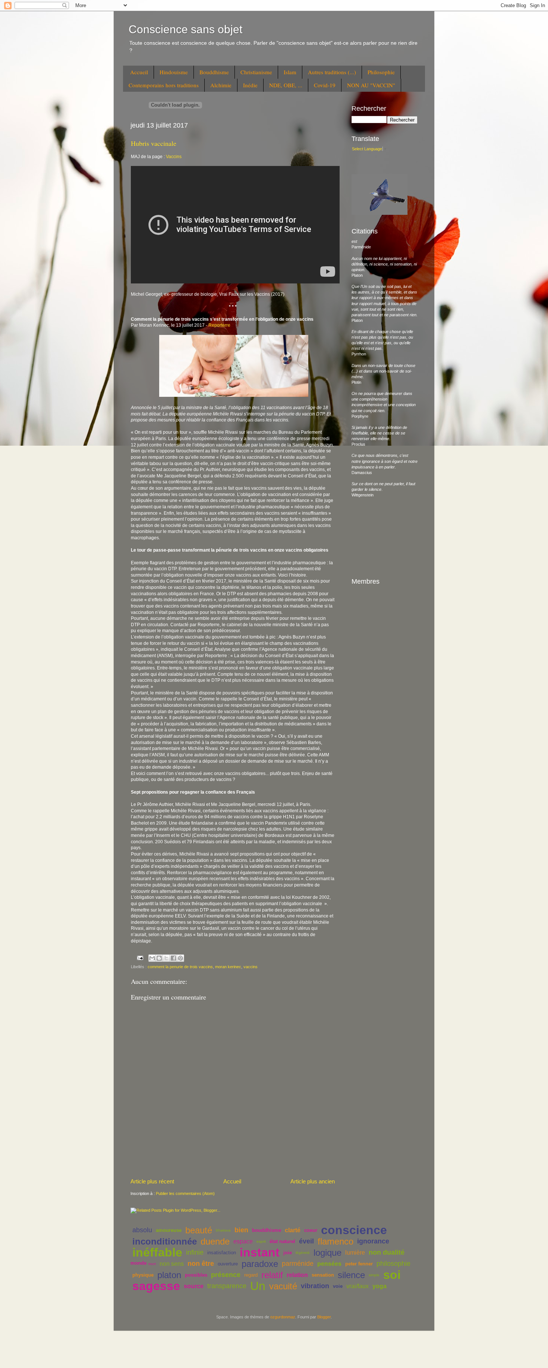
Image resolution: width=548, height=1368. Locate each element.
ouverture (228, 1264)
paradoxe (260, 1264)
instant (260, 1252)
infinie (195, 1252)
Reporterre (219, 325)
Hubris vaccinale (153, 143)
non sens (172, 1264)
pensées (329, 1264)
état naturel (282, 1241)
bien (241, 1230)
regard (251, 1275)
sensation (323, 1275)
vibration (315, 1286)
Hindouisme (174, 72)
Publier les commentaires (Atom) (185, 1193)
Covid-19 (325, 85)
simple (374, 1275)
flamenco (335, 1241)
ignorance (373, 1241)
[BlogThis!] (159, 958)
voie (338, 1286)
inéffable (157, 1252)
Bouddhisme (214, 72)
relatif (272, 1275)
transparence (226, 1286)
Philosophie (381, 72)
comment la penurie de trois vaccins (180, 966)
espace (243, 1241)
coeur (310, 1230)
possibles (196, 1275)
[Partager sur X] (166, 958)
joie (287, 1252)
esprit (261, 1241)
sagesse (156, 1286)
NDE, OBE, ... (285, 85)
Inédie (250, 85)
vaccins (250, 966)
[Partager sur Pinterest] (180, 958)
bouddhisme (266, 1230)
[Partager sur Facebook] (173, 958)
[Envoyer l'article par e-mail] (140, 958)
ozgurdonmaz (282, 1317)
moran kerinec (228, 966)
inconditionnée (164, 1241)
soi (392, 1274)
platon (169, 1275)
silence (351, 1275)
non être (201, 1263)
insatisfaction (221, 1252)
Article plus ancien (312, 1181)
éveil (306, 1241)
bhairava (223, 1230)
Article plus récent (152, 1181)
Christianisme (256, 72)
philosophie (393, 1263)
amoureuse (169, 1230)
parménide (298, 1263)
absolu (142, 1230)
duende (215, 1241)
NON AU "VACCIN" (371, 85)
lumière (355, 1252)
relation (297, 1275)
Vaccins (174, 156)
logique (327, 1253)
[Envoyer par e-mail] (152, 958)
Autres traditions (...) (332, 72)
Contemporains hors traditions (164, 85)
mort (152, 1264)
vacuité (283, 1286)
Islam (290, 72)
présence (225, 1274)
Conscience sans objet (185, 29)
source (194, 1286)
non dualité (386, 1252)
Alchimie (221, 85)
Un (257, 1286)
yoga (379, 1286)
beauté (198, 1230)
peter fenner (359, 1264)
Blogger (324, 1317)
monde (138, 1263)
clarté (292, 1230)
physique (143, 1275)
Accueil (139, 72)
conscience (354, 1230)
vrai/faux (357, 1286)
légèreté (303, 1253)
